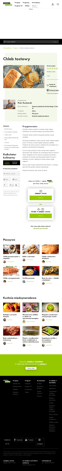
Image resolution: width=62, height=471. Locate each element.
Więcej (34, 6)
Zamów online (31, 368)
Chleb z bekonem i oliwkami (49, 257)
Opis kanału (52, 385)
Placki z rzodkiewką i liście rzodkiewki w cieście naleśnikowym (31, 340)
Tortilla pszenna (29, 278)
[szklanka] (17, 184)
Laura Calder (48, 262)
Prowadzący (36, 2)
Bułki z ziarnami (29, 256)
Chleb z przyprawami (11, 278)
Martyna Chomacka (30, 322)
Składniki (15, 389)
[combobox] (11, 174)
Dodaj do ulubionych (52, 85)
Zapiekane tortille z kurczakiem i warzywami (49, 340)
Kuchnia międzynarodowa (40, 116)
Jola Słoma (28, 345)
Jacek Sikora (9, 320)
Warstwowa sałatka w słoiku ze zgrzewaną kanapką (30, 316)
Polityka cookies (53, 422)
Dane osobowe (53, 414)
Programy (26, 2)
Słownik (39, 396)
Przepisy (17, 2)
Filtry (55, 42)
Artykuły (39, 383)
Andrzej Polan (49, 345)
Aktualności (52, 388)
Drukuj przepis (54, 90)
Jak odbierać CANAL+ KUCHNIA (53, 393)
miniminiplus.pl (46, 461)
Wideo (27, 6)
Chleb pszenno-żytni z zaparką (11, 257)
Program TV (19, 6)
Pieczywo (35, 113)
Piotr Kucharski (25, 103)
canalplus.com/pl (8, 461)
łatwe (34, 111)
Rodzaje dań (16, 383)
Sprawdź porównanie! (41, 228)
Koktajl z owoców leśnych (10, 315)
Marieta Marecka (30, 281)
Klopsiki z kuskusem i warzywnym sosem (50, 315)
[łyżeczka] (5, 184)
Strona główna (7, 48)
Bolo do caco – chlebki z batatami (50, 279)
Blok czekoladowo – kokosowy (11, 339)
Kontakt (51, 403)
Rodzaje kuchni (17, 386)
